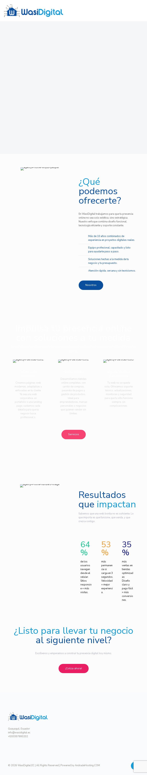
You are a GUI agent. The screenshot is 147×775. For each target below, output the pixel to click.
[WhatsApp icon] (113, 765)
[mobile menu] (141, 10)
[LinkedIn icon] (125, 765)
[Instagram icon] (117, 765)
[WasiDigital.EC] (33, 10)
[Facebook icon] (121, 765)
